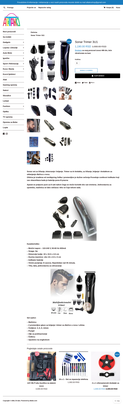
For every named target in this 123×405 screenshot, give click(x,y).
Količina (77, 59)
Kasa (118, 7)
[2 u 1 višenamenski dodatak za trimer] (105, 366)
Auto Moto (13, 53)
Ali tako (17, 400)
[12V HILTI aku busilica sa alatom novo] (41, 366)
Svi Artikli (7, 37)
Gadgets (13, 42)
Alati (5, 80)
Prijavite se (31, 7)
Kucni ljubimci (9, 74)
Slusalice (7, 96)
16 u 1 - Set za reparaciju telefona (73, 379)
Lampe (6, 101)
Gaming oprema (10, 85)
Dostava (78, 50)
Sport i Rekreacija (13, 64)
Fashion (13, 106)
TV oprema (7, 117)
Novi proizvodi (9, 32)
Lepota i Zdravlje (13, 48)
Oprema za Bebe (10, 122)
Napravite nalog (44, 7)
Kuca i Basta (13, 69)
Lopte (5, 128)
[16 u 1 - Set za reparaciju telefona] (73, 364)
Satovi (5, 90)
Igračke (13, 58)
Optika (6, 112)
